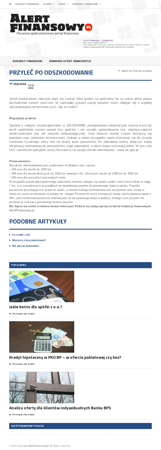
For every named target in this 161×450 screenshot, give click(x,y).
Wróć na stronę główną (137, 71)
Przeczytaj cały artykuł (23, 314)
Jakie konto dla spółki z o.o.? (35, 306)
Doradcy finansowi (27, 4)
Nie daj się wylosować (25, 246)
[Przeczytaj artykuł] (47, 274)
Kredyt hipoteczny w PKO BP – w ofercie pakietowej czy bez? (65, 357)
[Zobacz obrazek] (36, 274)
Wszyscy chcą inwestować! (29, 240)
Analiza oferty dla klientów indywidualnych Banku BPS (60, 407)
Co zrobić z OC (21, 234)
